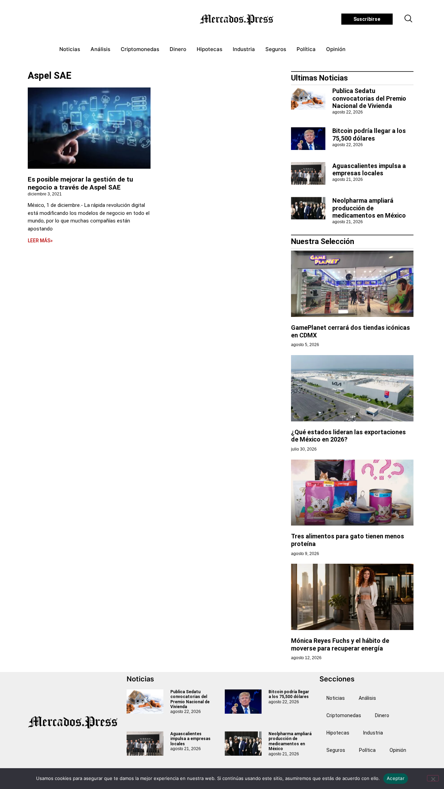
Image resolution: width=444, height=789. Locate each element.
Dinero (178, 49)
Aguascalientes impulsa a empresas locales (369, 169)
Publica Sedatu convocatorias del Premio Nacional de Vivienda (369, 98)
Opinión (335, 49)
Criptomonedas (140, 49)
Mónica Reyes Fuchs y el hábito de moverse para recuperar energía (340, 644)
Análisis (100, 49)
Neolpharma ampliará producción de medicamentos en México (369, 208)
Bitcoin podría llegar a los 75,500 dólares (369, 134)
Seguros (275, 49)
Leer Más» (40, 240)
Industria (244, 49)
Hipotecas (209, 49)
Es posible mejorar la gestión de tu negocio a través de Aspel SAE (80, 183)
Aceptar (395, 778)
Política (306, 49)
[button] (409, 19)
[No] (433, 778)
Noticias (69, 49)
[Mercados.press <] (237, 19)
